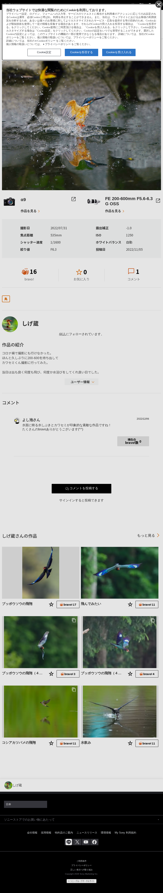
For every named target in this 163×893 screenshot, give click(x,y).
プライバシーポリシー (58, 44)
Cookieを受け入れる (119, 52)
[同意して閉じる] (158, 4)
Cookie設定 (44, 52)
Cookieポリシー (46, 40)
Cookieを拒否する (81, 52)
